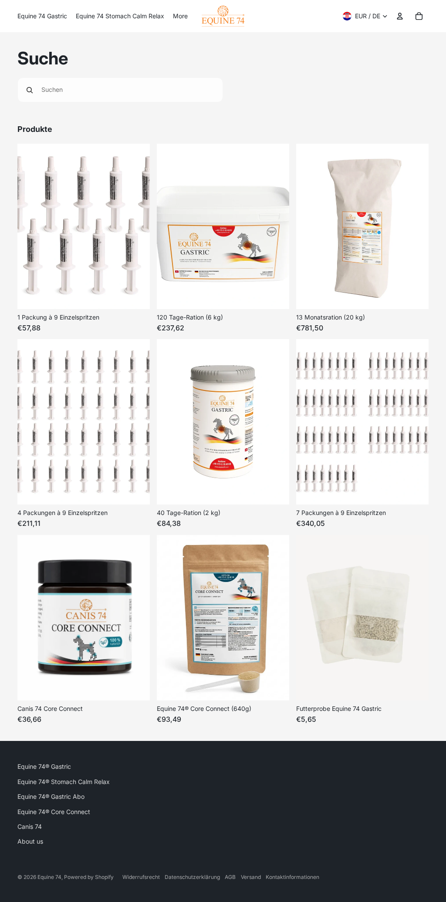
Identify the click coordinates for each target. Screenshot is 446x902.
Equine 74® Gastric (44, 766)
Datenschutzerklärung (192, 877)
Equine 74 (49, 877)
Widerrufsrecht (141, 877)
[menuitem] (42, 16)
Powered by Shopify (89, 877)
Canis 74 (29, 826)
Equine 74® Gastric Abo (50, 796)
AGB (230, 877)
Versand (251, 877)
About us (30, 841)
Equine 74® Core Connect (53, 811)
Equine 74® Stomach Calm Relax (63, 781)
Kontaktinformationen (292, 877)
